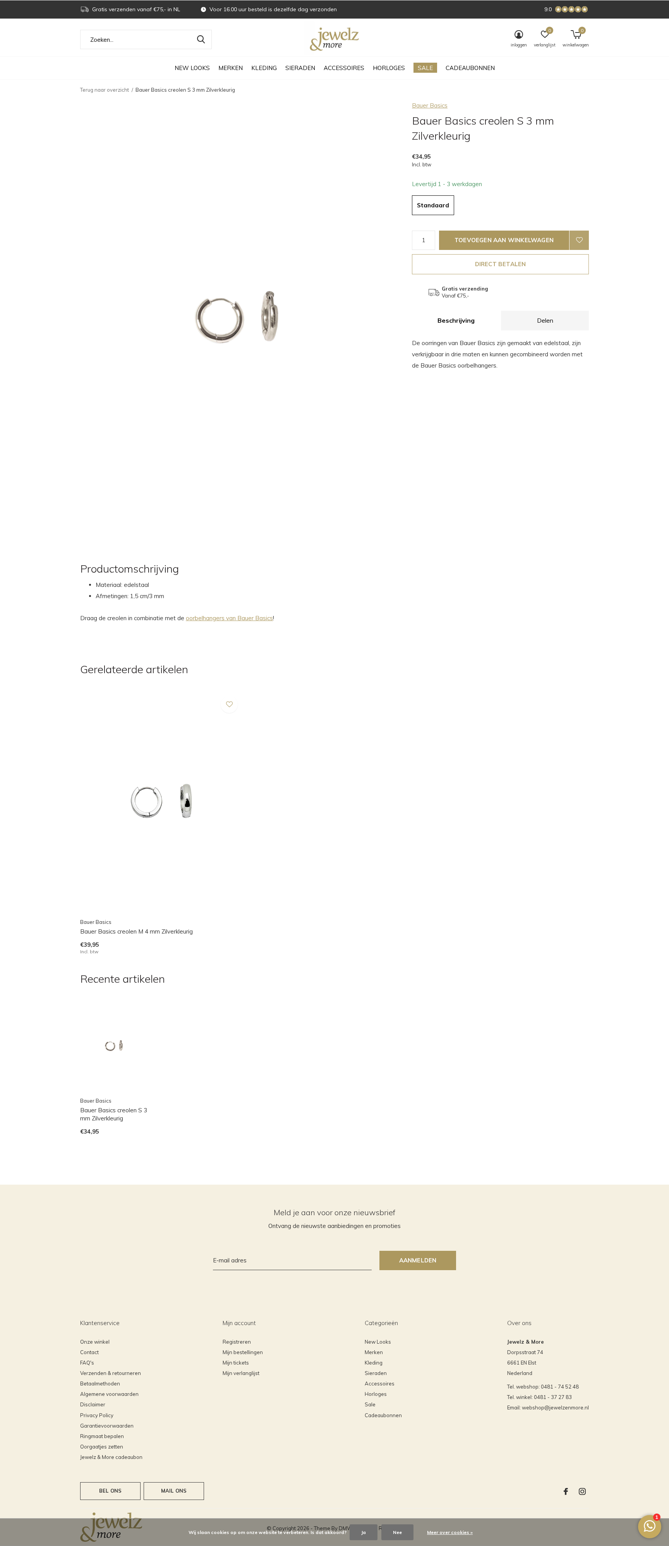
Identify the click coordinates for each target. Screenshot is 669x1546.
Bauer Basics (430, 105)
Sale (425, 68)
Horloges (389, 68)
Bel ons (110, 1491)
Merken (230, 68)
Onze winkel (95, 1342)
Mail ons (174, 1491)
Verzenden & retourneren (110, 1373)
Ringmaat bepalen (102, 1436)
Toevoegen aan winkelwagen (504, 240)
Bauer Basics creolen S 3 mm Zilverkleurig (113, 1114)
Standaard (433, 205)
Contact (89, 1352)
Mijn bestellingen (243, 1352)
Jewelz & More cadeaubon (111, 1457)
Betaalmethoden (100, 1383)
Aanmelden (418, 1260)
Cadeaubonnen (470, 68)
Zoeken (201, 39)
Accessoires (344, 68)
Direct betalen (500, 264)
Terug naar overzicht (104, 90)
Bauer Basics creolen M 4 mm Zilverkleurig (136, 931)
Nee (397, 1532)
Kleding (264, 68)
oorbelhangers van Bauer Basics (229, 618)
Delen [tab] (545, 320)
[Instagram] (582, 1491)
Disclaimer (92, 1404)
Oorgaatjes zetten (101, 1446)
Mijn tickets (236, 1363)
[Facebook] (566, 1491)
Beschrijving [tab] (456, 320)
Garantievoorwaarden (107, 1426)
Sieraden (300, 68)
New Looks (192, 68)
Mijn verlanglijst (241, 1373)
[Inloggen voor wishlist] (579, 240)
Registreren (237, 1342)
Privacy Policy (96, 1415)
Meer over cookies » (450, 1532)
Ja (363, 1532)
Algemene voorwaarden (109, 1394)
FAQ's (87, 1363)
